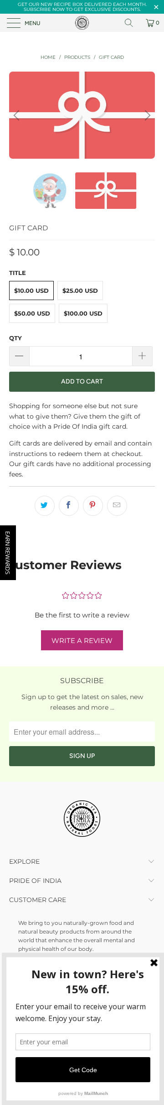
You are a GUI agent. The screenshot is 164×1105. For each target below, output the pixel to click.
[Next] (146, 115)
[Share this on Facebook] (69, 506)
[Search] (132, 23)
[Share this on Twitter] (45, 506)
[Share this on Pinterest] (93, 506)
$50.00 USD (32, 313)
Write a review (82, 640)
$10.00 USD (31, 290)
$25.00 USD (80, 290)
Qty (15, 338)
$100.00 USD (83, 313)
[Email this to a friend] (117, 506)
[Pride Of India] (82, 23)
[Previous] (18, 115)
